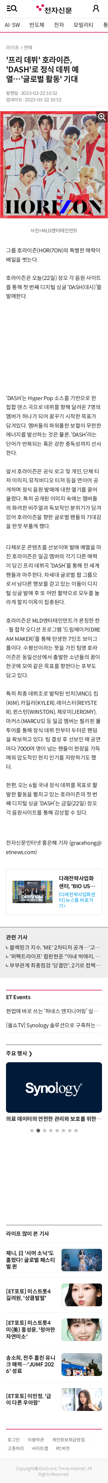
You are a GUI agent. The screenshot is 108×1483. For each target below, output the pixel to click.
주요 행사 (19, 1053)
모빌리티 (84, 25)
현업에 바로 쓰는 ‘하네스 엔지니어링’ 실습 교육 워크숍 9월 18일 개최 (54, 1011)
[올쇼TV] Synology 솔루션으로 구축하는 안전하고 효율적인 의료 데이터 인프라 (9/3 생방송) (54, 1025)
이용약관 (36, 1440)
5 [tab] (57, 1130)
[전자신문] (54, 8)
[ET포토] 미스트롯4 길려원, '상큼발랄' (28, 1294)
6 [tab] (63, 1130)
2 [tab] (38, 1130)
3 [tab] (44, 1130)
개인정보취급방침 (68, 1440)
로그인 (14, 1440)
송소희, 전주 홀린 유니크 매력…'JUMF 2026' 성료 (30, 1364)
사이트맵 (40, 1448)
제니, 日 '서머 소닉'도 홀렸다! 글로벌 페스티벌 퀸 (30, 1260)
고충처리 (16, 1448)
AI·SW (12, 25)
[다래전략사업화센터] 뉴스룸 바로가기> (77, 900)
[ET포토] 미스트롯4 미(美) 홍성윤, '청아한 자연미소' (30, 1330)
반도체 (36, 25)
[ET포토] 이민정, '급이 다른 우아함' (28, 1399)
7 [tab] (69, 1130)
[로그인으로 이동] (96, 8)
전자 (59, 25)
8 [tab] (76, 1130)
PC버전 (63, 1448)
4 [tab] (50, 1130)
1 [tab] (32, 1130)
